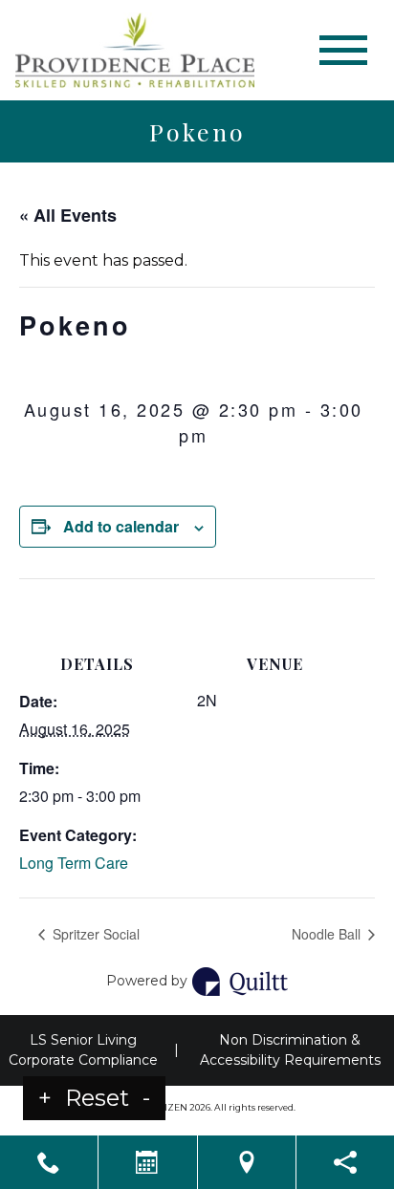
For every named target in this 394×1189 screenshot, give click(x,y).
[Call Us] (49, 1162)
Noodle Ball (328, 933)
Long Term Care (73, 863)
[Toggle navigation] (343, 50)
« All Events (68, 215)
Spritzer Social (94, 933)
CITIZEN (169, 1107)
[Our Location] (247, 1162)
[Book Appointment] (147, 1162)
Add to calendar (121, 526)
